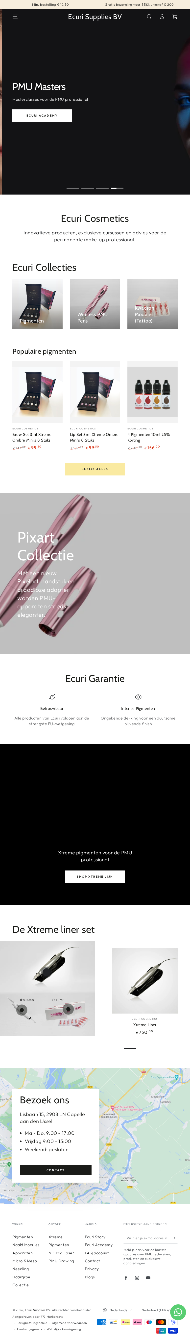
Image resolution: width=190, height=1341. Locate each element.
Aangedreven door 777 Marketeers (37, 1316)
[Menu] (15, 16)
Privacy (92, 1268)
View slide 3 (102, 184)
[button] (149, 16)
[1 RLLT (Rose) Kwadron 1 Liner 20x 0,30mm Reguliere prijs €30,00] (68, 1009)
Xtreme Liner (144, 1024)
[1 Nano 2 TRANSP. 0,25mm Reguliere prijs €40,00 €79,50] (21, 1010)
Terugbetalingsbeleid (32, 1323)
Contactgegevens (29, 1329)
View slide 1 (73, 184)
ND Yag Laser (61, 1252)
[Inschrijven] (175, 1238)
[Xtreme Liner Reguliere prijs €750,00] (46, 972)
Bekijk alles (95, 469)
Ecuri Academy (42, 115)
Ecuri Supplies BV (37, 1310)
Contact (56, 1170)
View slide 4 (117, 184)
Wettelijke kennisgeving (64, 1329)
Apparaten (22, 1252)
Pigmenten (22, 1236)
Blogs (90, 1276)
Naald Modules (26, 1244)
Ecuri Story (95, 1236)
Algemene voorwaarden (69, 1323)
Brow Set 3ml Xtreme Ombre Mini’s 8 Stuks (31, 437)
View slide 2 (87, 184)
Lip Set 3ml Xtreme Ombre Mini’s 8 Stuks (94, 437)
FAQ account (97, 1252)
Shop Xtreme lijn (95, 876)
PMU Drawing (61, 1260)
